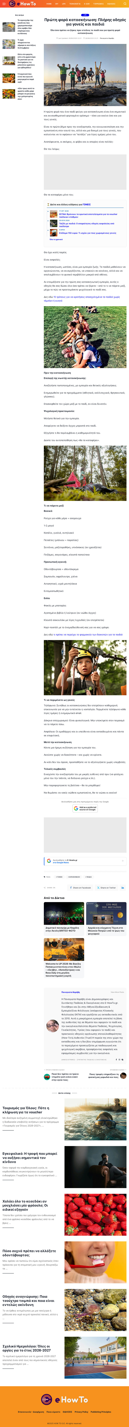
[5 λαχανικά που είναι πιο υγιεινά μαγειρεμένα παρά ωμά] (9, 78)
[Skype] (122, 1059)
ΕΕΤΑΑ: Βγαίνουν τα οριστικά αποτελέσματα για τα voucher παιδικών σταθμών (88, 215)
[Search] (124, 4)
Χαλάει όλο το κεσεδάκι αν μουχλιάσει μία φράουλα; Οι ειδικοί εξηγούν (25, 1205)
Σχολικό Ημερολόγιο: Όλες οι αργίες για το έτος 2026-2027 (27, 1348)
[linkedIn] (123, 888)
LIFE (85, 15)
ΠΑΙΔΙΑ (89, 877)
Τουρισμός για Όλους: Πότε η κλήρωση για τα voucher (26, 1110)
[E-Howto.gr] (23, 4)
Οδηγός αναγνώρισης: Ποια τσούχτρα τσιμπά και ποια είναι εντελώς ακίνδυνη (28, 1301)
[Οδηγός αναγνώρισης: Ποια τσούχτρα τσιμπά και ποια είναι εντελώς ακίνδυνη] (95, 1310)
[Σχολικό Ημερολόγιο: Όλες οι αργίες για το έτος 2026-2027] (95, 1358)
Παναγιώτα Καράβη (107, 38)
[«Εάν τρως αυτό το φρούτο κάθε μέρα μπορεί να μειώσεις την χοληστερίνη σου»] (9, 94)
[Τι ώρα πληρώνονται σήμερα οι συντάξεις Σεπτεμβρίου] (9, 44)
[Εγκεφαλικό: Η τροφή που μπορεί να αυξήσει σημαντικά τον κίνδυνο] (95, 1167)
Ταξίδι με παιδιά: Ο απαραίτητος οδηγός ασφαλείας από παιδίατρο (86, 225)
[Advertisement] (85, 172)
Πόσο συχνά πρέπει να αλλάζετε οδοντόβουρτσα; (29, 1253)
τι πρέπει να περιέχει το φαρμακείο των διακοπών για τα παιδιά (88, 634)
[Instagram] (119, 1059)
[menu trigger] (6, 4)
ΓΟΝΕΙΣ (87, 204)
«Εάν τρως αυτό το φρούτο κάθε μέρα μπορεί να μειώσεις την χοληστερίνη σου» (26, 93)
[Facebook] (116, 1059)
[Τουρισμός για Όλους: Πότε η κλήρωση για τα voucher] (95, 1119)
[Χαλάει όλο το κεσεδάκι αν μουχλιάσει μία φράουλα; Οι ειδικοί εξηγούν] (95, 1215)
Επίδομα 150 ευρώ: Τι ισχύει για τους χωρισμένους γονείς (87, 233)
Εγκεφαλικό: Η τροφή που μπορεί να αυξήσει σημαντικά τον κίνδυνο (30, 1158)
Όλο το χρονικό (56, 239)
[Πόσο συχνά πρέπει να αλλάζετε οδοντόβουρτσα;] (95, 1262)
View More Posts (117, 992)
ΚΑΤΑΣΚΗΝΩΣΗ (74, 877)
